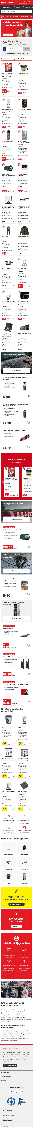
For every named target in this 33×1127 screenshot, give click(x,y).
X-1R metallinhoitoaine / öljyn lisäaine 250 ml (24, 110)
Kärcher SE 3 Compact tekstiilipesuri (8, 269)
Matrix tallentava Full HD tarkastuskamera (24, 334)
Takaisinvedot (9, 1110)
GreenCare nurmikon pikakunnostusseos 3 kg (8, 759)
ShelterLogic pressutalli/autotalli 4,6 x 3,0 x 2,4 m (8, 176)
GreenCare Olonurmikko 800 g (24, 726)
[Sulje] (31, 16)
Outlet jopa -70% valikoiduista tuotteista (16, 898)
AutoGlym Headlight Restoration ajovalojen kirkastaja (8, 111)
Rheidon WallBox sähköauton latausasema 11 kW (23, 176)
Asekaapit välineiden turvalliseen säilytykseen (13, 603)
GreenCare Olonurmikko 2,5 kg (8, 792)
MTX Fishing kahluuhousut (5, 237)
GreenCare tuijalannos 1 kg (8, 726)
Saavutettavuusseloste (9, 1115)
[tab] (16, 7)
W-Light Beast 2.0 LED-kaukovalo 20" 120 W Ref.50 (24, 207)
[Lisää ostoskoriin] (3, 94)
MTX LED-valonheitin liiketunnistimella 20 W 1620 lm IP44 (8, 207)
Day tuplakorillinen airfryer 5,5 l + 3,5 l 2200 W (24, 303)
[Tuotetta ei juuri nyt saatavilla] (28, 702)
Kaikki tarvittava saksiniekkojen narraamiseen (13, 556)
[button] (29, 482)
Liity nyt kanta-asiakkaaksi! (16, 920)
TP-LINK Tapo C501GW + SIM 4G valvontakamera (8, 302)
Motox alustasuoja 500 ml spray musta (8, 142)
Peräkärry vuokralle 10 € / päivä (13, 504)
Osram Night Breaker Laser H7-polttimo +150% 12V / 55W (7, 75)
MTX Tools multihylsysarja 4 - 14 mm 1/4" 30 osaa (7, 335)
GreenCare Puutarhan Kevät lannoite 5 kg (23, 759)
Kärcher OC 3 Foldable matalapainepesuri (24, 74)
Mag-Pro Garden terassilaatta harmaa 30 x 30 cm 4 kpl (24, 793)
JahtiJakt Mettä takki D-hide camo (24, 237)
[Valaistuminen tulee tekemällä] (16, 28)
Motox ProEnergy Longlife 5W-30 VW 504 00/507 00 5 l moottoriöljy (24, 143)
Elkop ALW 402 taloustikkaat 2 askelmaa (22, 270)
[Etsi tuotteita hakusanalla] (29, 11)
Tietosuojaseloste (7, 1120)
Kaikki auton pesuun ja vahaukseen (14, 354)
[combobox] (14, 11)
